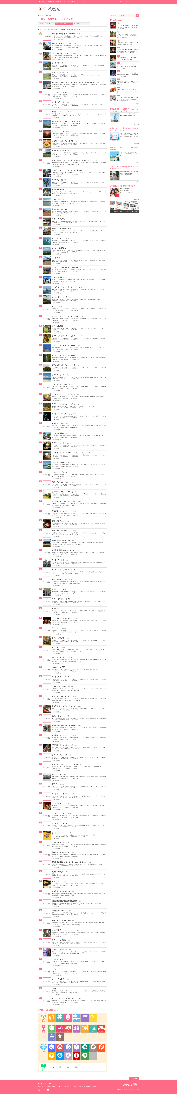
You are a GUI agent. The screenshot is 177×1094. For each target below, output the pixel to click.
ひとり (52, 1067)
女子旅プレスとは (42, 1086)
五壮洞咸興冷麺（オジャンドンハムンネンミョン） (70, 862)
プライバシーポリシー (66, 1086)
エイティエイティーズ (60, 657)
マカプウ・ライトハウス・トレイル (64, 345)
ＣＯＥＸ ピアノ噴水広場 (61, 686)
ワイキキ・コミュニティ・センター (64, 394)
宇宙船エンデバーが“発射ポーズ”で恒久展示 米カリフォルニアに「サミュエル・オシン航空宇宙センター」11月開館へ (127, 51)
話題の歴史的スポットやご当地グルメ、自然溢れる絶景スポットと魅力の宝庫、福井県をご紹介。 (129, 173)
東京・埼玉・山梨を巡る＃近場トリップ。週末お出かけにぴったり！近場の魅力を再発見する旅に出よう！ (129, 134)
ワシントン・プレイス (60, 472)
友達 (68, 1067)
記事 (111, 15)
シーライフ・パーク (59, 63)
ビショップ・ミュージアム (61, 297)
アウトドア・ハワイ (59, 112)
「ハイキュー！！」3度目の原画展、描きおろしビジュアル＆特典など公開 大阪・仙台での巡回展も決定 (127, 99)
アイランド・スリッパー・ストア (63, 569)
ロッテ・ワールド (58, 560)
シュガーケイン (57, 959)
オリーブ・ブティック (60, 755)
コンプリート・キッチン (60, 794)
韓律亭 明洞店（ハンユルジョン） (64, 550)
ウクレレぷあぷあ (58, 638)
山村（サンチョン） (59, 521)
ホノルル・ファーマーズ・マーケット (65, 316)
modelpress (134, 2)
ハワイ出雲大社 (57, 277)
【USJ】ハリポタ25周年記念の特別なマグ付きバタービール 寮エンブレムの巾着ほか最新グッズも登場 (127, 36)
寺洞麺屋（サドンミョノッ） (62, 511)
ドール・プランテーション (61, 228)
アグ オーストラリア (60, 579)
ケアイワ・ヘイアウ (59, 92)
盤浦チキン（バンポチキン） (62, 696)
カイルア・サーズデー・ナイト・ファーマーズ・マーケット (73, 82)
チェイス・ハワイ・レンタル (62, 43)
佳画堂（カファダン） (60, 911)
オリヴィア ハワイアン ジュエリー (65, 764)
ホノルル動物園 (57, 326)
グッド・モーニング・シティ (62, 414)
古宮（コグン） (57, 881)
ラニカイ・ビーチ (58, 375)
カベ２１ (55, 306)
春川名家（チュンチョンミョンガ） (64, 501)
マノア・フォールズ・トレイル (63, 355)
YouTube (48, 1090)
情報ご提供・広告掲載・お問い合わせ (88, 1086)
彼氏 (59, 1067)
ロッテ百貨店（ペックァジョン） (63, 930)
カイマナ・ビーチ (58, 131)
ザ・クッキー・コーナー (60, 823)
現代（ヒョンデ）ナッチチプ (62, 531)
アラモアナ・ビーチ (59, 180)
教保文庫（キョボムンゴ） (61, 891)
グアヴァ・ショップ (59, 784)
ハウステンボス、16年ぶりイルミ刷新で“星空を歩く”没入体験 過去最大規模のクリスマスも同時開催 (127, 74)
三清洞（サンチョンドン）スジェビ (64, 725)
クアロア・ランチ (58, 73)
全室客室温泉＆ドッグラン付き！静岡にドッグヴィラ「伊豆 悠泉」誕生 (127, 58)
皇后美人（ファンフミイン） (62, 735)
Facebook (42, 1090)
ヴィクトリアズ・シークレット (63, 618)
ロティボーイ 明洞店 (59, 940)
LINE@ (51, 1090)
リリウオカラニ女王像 (60, 384)
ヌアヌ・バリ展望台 (59, 248)
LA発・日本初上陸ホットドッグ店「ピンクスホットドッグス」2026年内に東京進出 (127, 91)
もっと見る (136, 103)
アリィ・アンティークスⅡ (61, 599)
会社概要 (50, 1086)
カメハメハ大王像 (58, 189)
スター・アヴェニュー (60, 950)
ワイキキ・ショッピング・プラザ (63, 404)
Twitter (39, 1090)
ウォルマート (56, 628)
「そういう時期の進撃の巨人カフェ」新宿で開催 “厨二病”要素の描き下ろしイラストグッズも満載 (127, 27)
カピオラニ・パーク (59, 150)
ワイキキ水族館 (57, 433)
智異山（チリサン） (59, 716)
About (127, 2)
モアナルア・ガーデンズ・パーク (63, 365)
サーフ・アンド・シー (60, 833)
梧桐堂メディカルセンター (61, 852)
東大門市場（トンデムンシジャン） (64, 998)
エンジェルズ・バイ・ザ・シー (63, 677)
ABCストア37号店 (58, 667)
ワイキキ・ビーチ (58, 443)
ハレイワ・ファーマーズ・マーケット (65, 267)
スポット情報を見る (58, 39)
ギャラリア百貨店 (58, 423)
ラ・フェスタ (56, 647)
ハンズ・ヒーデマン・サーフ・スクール (66, 287)
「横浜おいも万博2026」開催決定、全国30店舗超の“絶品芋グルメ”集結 (127, 43)
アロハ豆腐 (56, 608)
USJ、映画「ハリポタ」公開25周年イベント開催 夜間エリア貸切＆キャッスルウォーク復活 (127, 83)
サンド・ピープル (58, 842)
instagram (45, 1090)
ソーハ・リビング (58, 979)
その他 (93, 1056)
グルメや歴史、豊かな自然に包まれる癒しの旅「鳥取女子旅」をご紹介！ (129, 154)
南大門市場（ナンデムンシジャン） (64, 706)
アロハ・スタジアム (59, 219)
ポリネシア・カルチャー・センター (64, 336)
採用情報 (75, 1086)
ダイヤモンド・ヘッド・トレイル (63, 121)
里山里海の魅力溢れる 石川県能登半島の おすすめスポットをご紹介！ (127, 190)
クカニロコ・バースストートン (63, 209)
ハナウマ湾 (56, 258)
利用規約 (56, 1086)
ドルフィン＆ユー (58, 238)
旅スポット (115, 15)
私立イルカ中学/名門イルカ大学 (63, 34)
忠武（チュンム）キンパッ (61, 482)
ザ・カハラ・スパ (58, 803)
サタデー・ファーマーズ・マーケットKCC (67, 170)
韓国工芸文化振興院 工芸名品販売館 (64, 901)
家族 (76, 1067)
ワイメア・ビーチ (58, 462)
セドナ (54, 969)
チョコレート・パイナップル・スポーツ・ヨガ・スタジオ (72, 160)
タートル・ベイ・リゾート (61, 53)
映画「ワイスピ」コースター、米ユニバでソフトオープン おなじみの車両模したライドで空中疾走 (127, 66)
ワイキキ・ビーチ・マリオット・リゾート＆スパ (69, 453)
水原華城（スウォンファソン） (63, 492)
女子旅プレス (41, 15)
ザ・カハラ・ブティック (60, 813)
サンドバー (56, 199)
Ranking (120, 2)
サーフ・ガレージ (58, 102)
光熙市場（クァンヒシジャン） (63, 745)
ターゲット (56, 988)
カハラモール (56, 774)
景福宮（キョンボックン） (61, 540)
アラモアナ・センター (60, 589)
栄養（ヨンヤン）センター (61, 920)
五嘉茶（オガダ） (58, 872)
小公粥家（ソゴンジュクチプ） (63, 141)
